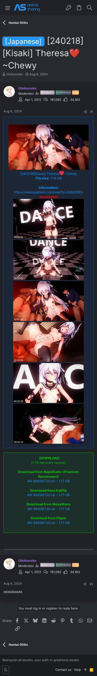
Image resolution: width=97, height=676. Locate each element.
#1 (91, 112)
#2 (91, 584)
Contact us (63, 670)
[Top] (85, 669)
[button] (7, 8)
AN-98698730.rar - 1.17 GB (48, 481)
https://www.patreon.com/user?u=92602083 (48, 192)
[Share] (85, 112)
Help (77, 670)
